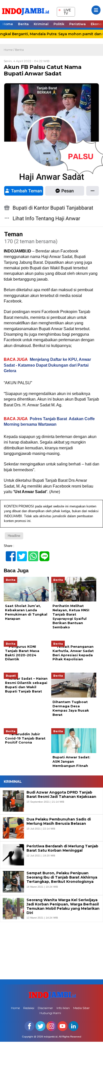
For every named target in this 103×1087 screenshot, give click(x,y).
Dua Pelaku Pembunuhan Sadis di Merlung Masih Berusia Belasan (58, 821)
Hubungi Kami (50, 1013)
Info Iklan (63, 1008)
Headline (14, 536)
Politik (59, 24)
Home (7, 24)
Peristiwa (77, 24)
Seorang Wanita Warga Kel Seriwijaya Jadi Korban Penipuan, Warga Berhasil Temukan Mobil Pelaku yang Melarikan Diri (63, 906)
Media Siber (81, 1008)
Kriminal (41, 24)
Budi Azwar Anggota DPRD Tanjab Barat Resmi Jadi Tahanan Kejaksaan (61, 794)
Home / (9, 50)
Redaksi (28, 1008)
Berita (23, 24)
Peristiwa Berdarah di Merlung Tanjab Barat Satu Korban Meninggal (62, 848)
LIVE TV (64, 11)
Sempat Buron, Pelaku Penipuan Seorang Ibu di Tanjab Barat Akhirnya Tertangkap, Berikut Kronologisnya (61, 877)
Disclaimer (45, 1008)
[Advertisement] (51, 950)
